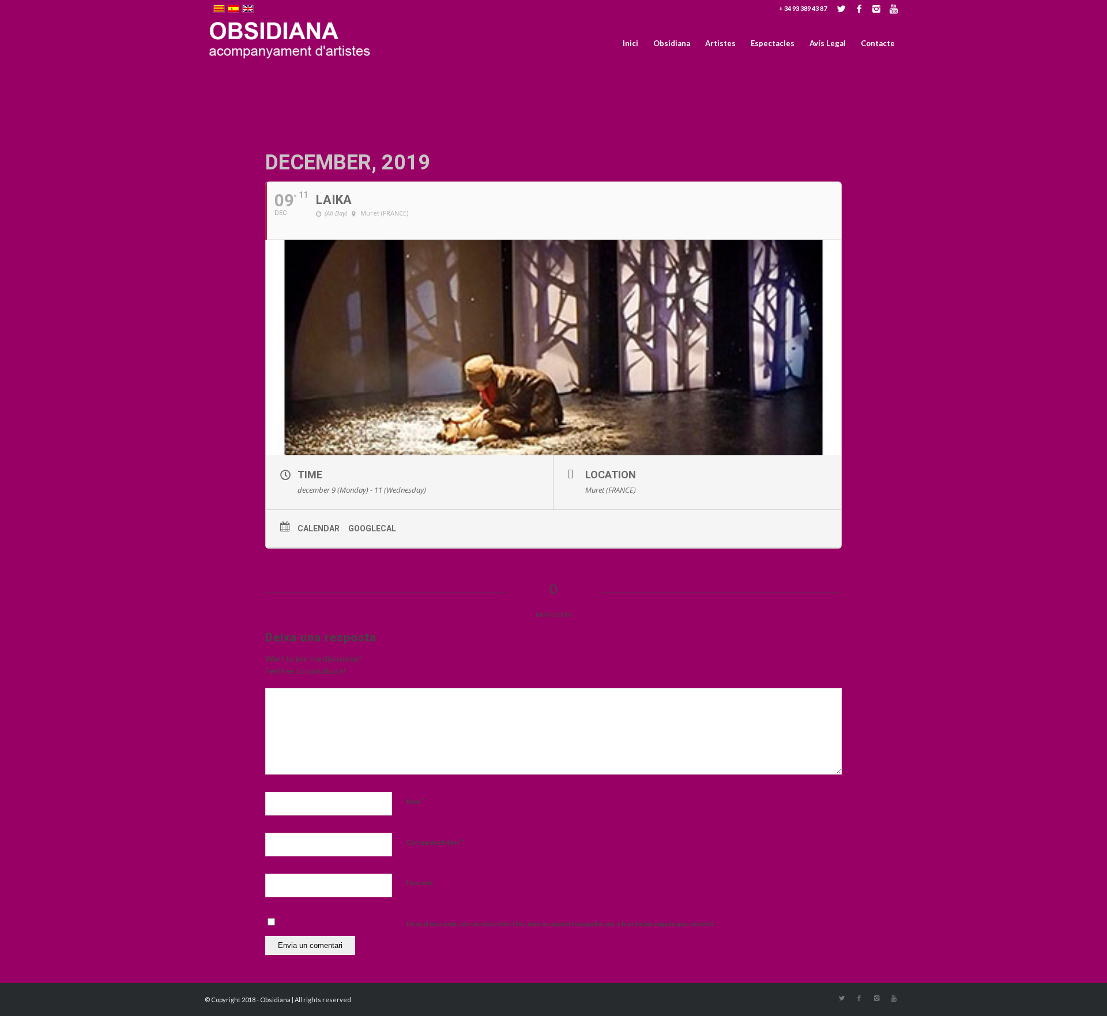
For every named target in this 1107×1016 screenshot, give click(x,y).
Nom (415, 801)
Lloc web (419, 882)
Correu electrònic (435, 842)
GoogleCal (372, 528)
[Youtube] (893, 8)
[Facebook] (858, 8)
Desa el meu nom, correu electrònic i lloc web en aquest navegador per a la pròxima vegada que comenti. (560, 923)
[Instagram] (876, 8)
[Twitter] (841, 8)
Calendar (319, 528)
